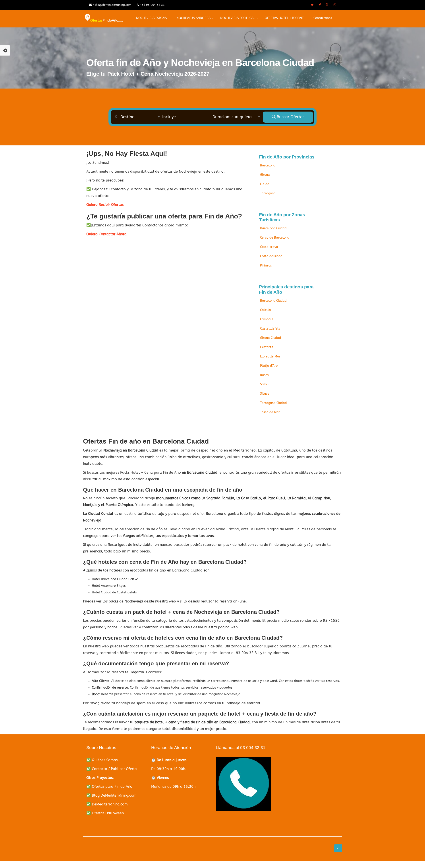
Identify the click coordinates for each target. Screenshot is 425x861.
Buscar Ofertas (290, 116)
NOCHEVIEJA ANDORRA (193, 18)
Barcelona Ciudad (273, 228)
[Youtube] (327, 5)
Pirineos (266, 265)
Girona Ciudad (270, 338)
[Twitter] (312, 5)
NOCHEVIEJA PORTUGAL (238, 18)
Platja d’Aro (269, 366)
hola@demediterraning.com (111, 4)
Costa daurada (271, 256)
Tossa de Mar (270, 412)
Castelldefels (270, 328)
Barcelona (267, 165)
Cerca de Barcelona (274, 237)
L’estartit (267, 347)
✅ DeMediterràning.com (107, 804)
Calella (265, 310)
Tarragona (268, 193)
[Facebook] (319, 5)
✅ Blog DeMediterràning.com (111, 795)
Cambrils (266, 319)
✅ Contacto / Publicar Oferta (111, 769)
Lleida (264, 184)
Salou (264, 384)
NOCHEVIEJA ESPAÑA (152, 18)
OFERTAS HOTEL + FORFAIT (285, 18)
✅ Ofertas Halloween (105, 813)
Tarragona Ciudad (273, 403)
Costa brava (269, 247)
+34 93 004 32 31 (152, 4)
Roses (264, 375)
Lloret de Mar (270, 356)
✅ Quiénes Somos (102, 760)
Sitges (264, 394)
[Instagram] (335, 5)
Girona (265, 175)
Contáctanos (322, 18)
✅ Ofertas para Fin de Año (109, 786)
